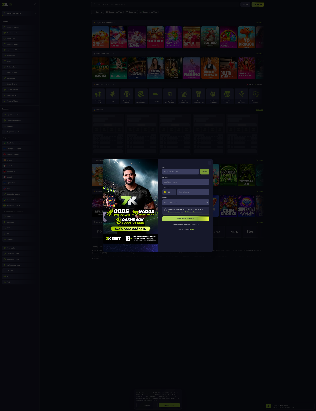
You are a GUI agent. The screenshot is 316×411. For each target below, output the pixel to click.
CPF (163, 167)
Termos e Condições (175, 212)
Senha (164, 198)
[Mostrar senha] (207, 202)
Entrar (191, 230)
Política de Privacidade (193, 212)
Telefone (165, 187)
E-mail (165, 177)
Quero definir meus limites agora (185, 224)
